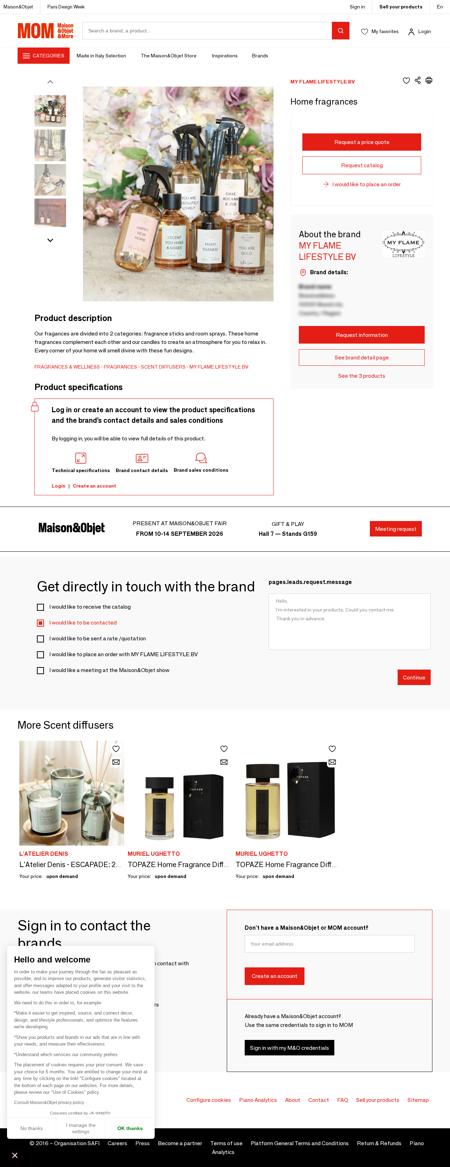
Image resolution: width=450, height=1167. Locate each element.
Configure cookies (208, 1100)
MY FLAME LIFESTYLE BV (219, 367)
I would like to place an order (366, 184)
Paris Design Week (66, 7)
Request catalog (362, 165)
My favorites (385, 31)
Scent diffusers (163, 367)
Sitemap (418, 1100)
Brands (260, 55)
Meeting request (396, 529)
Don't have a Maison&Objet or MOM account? (306, 927)
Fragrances (120, 367)
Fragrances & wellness (67, 367)
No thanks (31, 1128)
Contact (318, 1100)
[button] (14, 1155)
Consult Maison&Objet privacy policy (49, 1102)
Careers (117, 1143)
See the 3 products (361, 375)
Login (424, 31)
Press (142, 1143)
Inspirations (225, 55)
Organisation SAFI (76, 1143)
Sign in (357, 7)
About (292, 1100)
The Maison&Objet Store (169, 55)
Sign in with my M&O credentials (289, 1047)
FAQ (342, 1100)
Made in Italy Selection (101, 55)
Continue (414, 677)
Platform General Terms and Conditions (300, 1143)
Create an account (94, 486)
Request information (362, 335)
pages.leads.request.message (310, 582)
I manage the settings (81, 1128)
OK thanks (130, 1128)
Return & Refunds (379, 1143)
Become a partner (180, 1143)
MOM (46, 30)
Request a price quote (362, 142)
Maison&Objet (18, 7)
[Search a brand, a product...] (340, 30)
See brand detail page (362, 357)
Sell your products (401, 7)
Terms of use (226, 1143)
